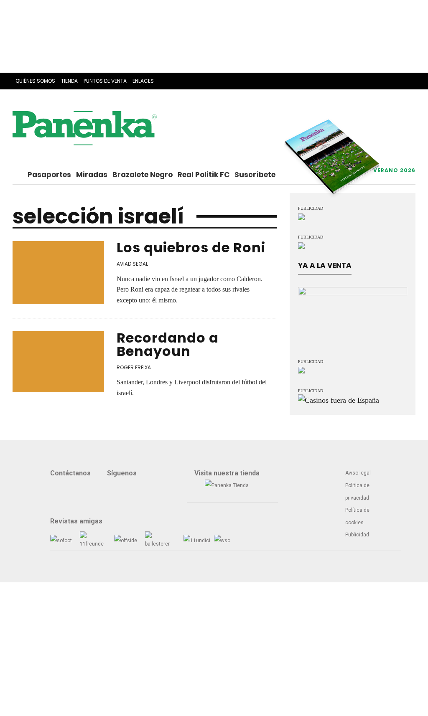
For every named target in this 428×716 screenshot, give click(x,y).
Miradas (91, 175)
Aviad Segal (132, 263)
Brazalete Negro (142, 175)
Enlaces (143, 80)
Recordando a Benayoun (168, 344)
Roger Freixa (134, 367)
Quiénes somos (35, 80)
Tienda (69, 80)
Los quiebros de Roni (191, 247)
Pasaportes (49, 175)
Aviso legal (358, 473)
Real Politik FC (203, 175)
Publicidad (357, 535)
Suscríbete (254, 175)
